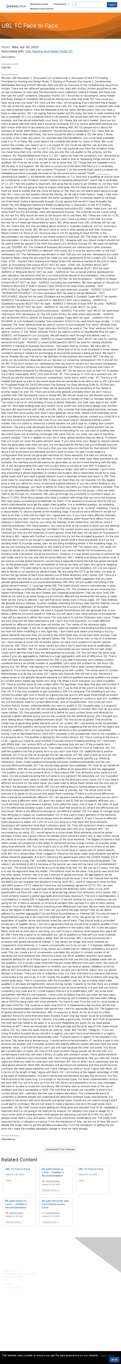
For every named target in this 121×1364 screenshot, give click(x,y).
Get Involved (10, 1308)
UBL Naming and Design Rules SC (49, 51)
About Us (8, 1346)
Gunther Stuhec (53, 1181)
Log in (112, 4)
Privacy (7, 1349)
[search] (75, 4)
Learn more (107, 1355)
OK (115, 1359)
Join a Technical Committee (18, 1317)
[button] (61, 4)
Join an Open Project (15, 1313)
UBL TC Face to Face (17, 1169)
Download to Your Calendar (60, 1149)
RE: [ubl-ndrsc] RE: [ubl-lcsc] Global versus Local (56, 1204)
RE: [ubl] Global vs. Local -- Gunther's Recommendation (53, 1172)
